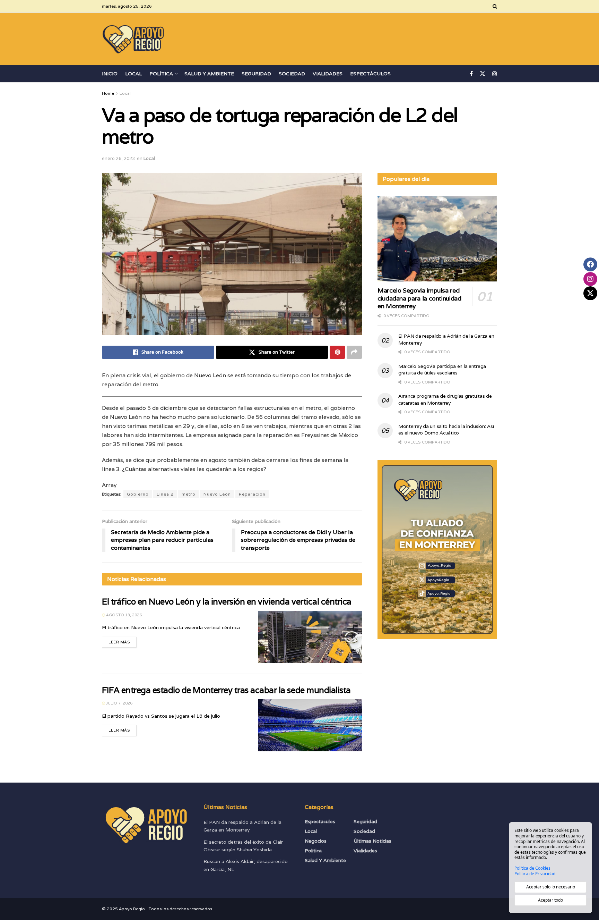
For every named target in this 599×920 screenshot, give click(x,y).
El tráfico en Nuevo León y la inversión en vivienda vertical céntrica (226, 601)
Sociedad (292, 73)
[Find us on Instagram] (494, 74)
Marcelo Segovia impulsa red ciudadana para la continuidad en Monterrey (419, 298)
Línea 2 (165, 494)
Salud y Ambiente (209, 73)
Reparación (252, 494)
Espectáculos (370, 73)
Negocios (316, 841)
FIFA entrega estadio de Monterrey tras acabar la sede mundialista (226, 690)
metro (189, 494)
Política (161, 73)
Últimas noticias (372, 841)
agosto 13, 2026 (123, 615)
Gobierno (138, 494)
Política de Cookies (532, 868)
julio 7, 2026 (118, 703)
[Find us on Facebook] (471, 74)
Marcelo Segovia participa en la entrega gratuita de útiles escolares (442, 369)
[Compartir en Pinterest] (337, 352)
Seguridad (256, 73)
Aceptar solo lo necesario (550, 887)
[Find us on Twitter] (482, 74)
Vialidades (327, 73)
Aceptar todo (550, 900)
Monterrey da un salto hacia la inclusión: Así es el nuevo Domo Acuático (446, 429)
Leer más (122, 640)
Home (108, 93)
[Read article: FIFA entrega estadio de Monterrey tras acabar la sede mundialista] (310, 725)
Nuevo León (217, 494)
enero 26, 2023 (118, 158)
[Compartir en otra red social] (354, 352)
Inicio (110, 73)
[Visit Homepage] (133, 38)
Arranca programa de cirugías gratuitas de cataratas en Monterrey (445, 399)
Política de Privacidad (534, 874)
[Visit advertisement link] (437, 549)
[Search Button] (495, 6)
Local (133, 73)
